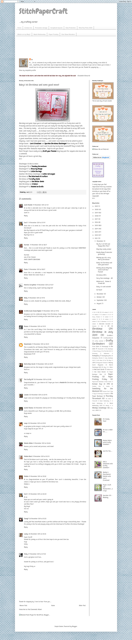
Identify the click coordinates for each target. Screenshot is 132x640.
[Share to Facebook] (44, 192)
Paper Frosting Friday (102, 377)
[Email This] (38, 192)
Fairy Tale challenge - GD (104, 278)
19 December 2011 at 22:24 (44, 364)
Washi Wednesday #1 (105, 401)
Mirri (111, 367)
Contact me (28, 28)
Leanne (26, 395)
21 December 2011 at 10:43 (41, 456)
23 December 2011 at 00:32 (37, 494)
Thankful (106, 393)
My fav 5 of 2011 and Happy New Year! (103, 245)
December (100, 241)
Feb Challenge (109, 349)
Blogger (74, 626)
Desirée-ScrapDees (30, 285)
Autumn (94, 326)
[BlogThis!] (40, 192)
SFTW (108, 384)
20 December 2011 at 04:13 (42, 408)
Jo (32, 59)
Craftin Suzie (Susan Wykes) (32, 311)
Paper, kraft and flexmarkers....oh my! (108, 488)
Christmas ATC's (101, 275)
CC (108, 326)
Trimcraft (94, 401)
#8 (98, 321)
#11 (110, 312)
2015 (96, 225)
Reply (26, 216)
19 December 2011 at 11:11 (40, 205)
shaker (108, 386)
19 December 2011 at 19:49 (37, 326)
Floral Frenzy (97, 351)
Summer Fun (106, 391)
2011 (96, 238)
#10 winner (105, 312)
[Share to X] (42, 192)
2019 (96, 213)
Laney (26, 534)
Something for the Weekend (102, 389)
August (99, 303)
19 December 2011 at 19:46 (50, 311)
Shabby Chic (96, 386)
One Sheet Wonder (100, 372)
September (100, 300)
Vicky (26, 554)
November (100, 294)
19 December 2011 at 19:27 (45, 285)
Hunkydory (95, 356)
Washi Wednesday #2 (98, 403)
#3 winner (106, 317)
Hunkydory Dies (106, 356)
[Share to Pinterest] (46, 192)
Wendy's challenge (99, 408)
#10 (98, 312)
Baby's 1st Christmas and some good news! (104, 264)
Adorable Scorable (104, 324)
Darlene (26, 245)
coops (26, 423)
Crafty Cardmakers (102, 342)
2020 (97, 209)
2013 (96, 232)
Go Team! (99, 290)
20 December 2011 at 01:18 (42, 379)
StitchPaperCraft (43, 11)
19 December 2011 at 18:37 (38, 245)
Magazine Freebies (102, 363)
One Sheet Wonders (68, 34)
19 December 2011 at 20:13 (40, 344)
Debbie (26, 476)
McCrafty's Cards (29, 364)
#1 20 (93, 312)
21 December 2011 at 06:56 (42, 443)
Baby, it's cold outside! (103, 287)
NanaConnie (28, 344)
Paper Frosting (53, 34)
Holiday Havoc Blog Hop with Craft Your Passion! (104, 270)
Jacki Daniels (28, 205)
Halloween (106, 353)
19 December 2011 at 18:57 (36, 269)
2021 (96, 206)
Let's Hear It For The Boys (104, 360)
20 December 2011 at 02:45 (38, 395)
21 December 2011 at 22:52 (37, 476)
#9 (109, 321)
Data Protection (71, 28)
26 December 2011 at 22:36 (37, 534)
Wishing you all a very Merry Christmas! (103, 258)
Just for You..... (107, 451)
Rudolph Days (97, 384)
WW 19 (97, 410)
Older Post (82, 605)
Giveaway (94, 353)
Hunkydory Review (97, 358)
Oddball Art (110, 369)
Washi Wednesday (40, 34)
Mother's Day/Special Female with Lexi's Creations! (107, 476)
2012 (96, 235)
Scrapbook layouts (56, 28)
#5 (99, 319)
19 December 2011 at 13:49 (36, 222)
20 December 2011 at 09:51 (37, 423)
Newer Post (23, 605)
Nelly (25, 298)
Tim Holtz (108, 399)
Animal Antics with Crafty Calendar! (107, 442)
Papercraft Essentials (97, 382)
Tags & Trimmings (98, 393)
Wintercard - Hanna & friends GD (103, 282)
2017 (96, 219)
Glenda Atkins (28, 443)
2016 (96, 222)
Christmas (97, 328)
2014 (96, 229)
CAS (102, 326)
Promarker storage (41, 28)
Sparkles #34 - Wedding (107, 496)
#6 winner (106, 319)
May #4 (106, 367)
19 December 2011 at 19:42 (36, 298)
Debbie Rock (28, 456)
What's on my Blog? (23, 34)
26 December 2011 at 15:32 (37, 518)
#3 (108, 314)
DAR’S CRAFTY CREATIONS (32, 259)
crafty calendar (99, 341)
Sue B (26, 222)
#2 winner (103, 314)
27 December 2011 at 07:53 (37, 554)
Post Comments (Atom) (35, 609)
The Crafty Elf (28, 379)
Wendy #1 (108, 405)
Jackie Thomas (28, 408)
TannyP (26, 518)
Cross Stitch (95, 346)
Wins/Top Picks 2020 (85, 28)
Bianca (26, 326)
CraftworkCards (108, 338)
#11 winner (95, 314)
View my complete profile (27, 70)
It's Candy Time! (106, 420)
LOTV (93, 363)
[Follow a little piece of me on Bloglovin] (101, 158)
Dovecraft (100, 349)
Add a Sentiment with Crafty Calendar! (108, 465)
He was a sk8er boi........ (108, 431)
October (99, 297)
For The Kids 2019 (107, 351)
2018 (96, 216)
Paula (26, 269)
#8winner (103, 321)
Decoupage (105, 346)
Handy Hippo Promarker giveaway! (104, 253)
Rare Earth (108, 382)
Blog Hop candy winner (103, 249)
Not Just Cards (99, 369)
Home (19, 28)
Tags (112, 391)
